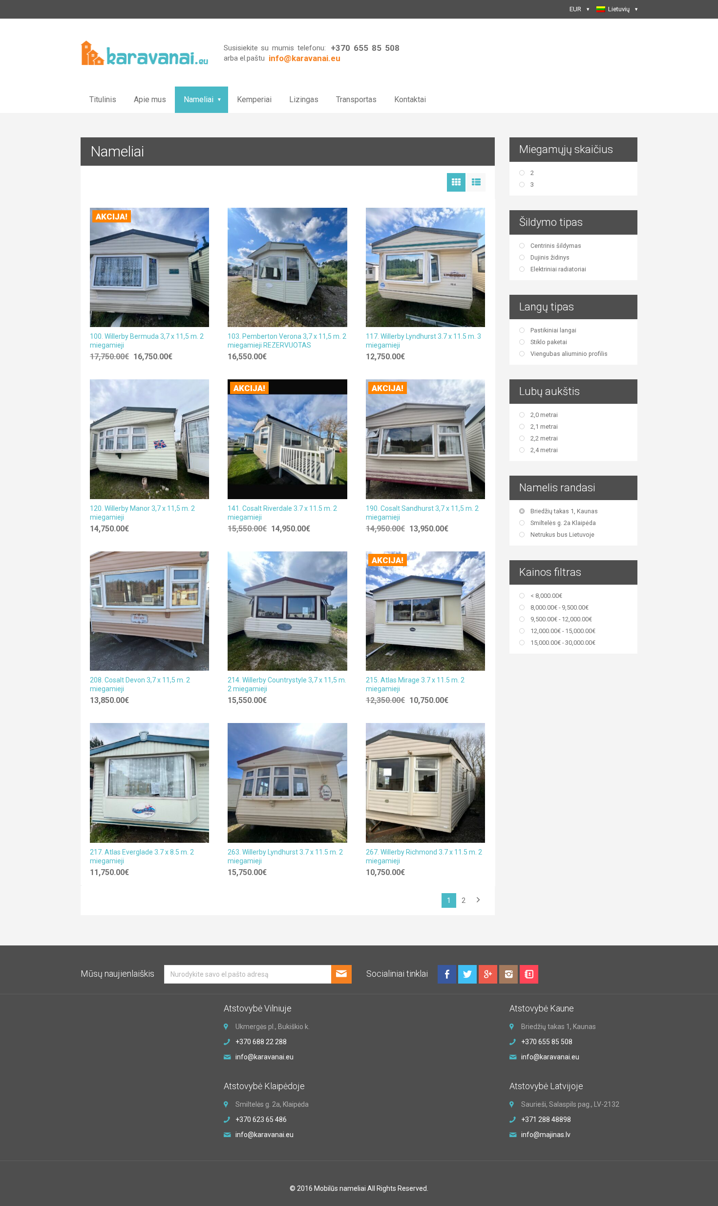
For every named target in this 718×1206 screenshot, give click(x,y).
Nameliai (198, 99)
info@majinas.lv (545, 1135)
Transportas (356, 99)
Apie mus (150, 99)
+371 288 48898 (546, 1119)
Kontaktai (410, 99)
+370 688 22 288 (261, 1042)
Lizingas (303, 99)
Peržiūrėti (149, 264)
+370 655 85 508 (365, 48)
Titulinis (102, 99)
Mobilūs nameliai (340, 1188)
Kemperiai (254, 99)
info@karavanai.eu (264, 1057)
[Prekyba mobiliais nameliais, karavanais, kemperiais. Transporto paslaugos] (145, 52)
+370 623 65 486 (261, 1119)
